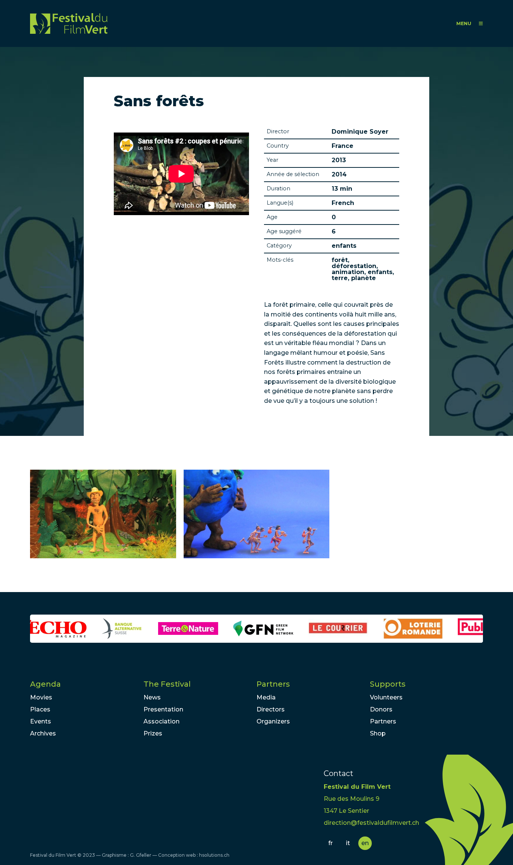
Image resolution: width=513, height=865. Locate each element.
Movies (41, 697)
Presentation (163, 709)
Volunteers (386, 697)
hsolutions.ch (214, 855)
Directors (270, 709)
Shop (378, 733)
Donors (381, 709)
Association (161, 721)
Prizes (152, 733)
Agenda (45, 684)
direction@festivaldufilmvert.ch (371, 822)
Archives (43, 733)
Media (266, 697)
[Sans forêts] (103, 514)
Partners (273, 684)
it (348, 843)
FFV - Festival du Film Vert (68, 23)
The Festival (167, 684)
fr (330, 843)
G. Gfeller (140, 855)
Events (40, 721)
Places (40, 709)
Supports (388, 684)
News (152, 697)
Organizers (273, 721)
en (365, 843)
